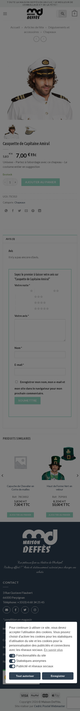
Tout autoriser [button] (25, 675)
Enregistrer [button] (58, 675)
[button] (12, 656)
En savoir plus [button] (53, 649)
